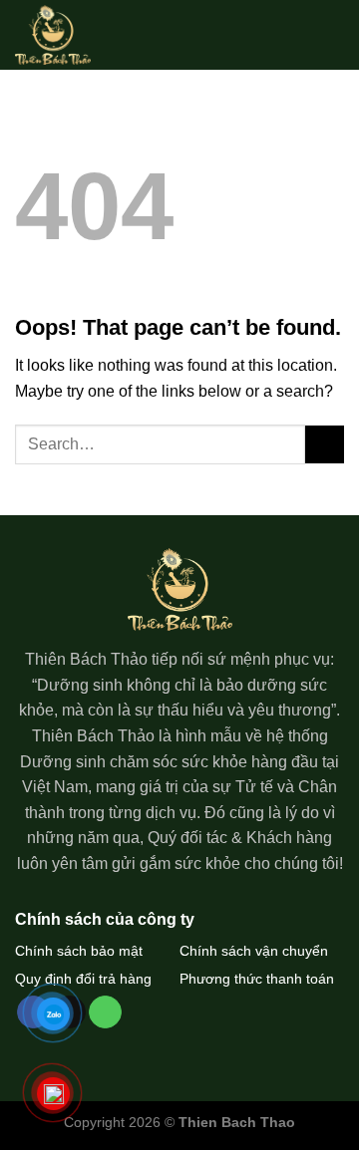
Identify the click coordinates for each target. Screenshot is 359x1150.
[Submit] (324, 445)
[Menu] (332, 34)
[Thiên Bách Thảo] (64, 35)
